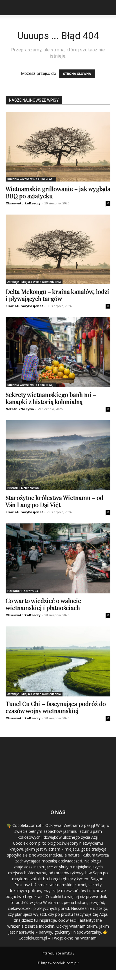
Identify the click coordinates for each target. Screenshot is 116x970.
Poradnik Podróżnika (22, 591)
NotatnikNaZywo (20, 409)
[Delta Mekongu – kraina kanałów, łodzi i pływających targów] (58, 249)
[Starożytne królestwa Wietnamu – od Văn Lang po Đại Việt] (58, 455)
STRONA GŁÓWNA (77, 74)
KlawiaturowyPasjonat (24, 306)
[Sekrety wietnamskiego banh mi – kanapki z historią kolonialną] (58, 352)
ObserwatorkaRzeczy (23, 203)
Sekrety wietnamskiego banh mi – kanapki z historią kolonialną (51, 397)
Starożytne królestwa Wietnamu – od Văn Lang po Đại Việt (54, 500)
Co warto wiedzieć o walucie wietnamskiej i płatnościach (43, 604)
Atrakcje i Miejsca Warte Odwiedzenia (34, 282)
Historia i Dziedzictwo (23, 488)
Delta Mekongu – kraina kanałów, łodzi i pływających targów (57, 294)
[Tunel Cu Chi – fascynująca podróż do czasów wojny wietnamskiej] (58, 661)
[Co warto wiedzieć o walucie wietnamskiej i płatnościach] (58, 558)
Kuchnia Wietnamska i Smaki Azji (30, 179)
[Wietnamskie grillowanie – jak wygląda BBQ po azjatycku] (58, 147)
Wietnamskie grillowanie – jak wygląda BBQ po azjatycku (58, 192)
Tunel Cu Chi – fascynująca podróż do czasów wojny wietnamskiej (56, 707)
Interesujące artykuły (58, 953)
